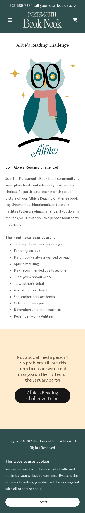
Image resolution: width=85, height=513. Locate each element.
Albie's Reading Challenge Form (42, 395)
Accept (42, 502)
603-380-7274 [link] (20, 5)
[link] (42, 20)
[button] (11, 20)
